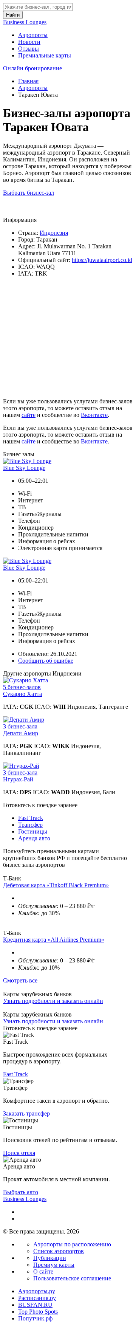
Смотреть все (20, 980)
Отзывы (28, 48)
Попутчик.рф (35, 1318)
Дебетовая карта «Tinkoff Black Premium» (56, 885)
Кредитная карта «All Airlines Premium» (53, 939)
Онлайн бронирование (32, 68)
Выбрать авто (20, 1192)
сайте (29, 415)
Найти (13, 15)
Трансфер (30, 824)
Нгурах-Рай (18, 779)
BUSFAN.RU (35, 1305)
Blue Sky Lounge (24, 468)
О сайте (43, 1271)
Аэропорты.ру (36, 1291)
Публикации (49, 1258)
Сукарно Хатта (22, 694)
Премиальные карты (44, 55)
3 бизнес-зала (20, 726)
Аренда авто (34, 838)
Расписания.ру (37, 1298)
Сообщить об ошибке (45, 660)
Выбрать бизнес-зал (28, 192)
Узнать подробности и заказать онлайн (53, 1001)
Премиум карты (53, 1264)
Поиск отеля (19, 1153)
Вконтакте (94, 415)
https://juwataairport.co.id (102, 260)
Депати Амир (20, 733)
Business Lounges (24, 22)
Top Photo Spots (38, 1311)
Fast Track (30, 818)
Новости (29, 42)
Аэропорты (33, 35)
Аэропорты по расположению (72, 1244)
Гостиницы (32, 831)
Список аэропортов (58, 1251)
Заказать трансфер (26, 1113)
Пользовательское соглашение (72, 1278)
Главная (28, 81)
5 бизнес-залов (22, 687)
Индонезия (54, 232)
